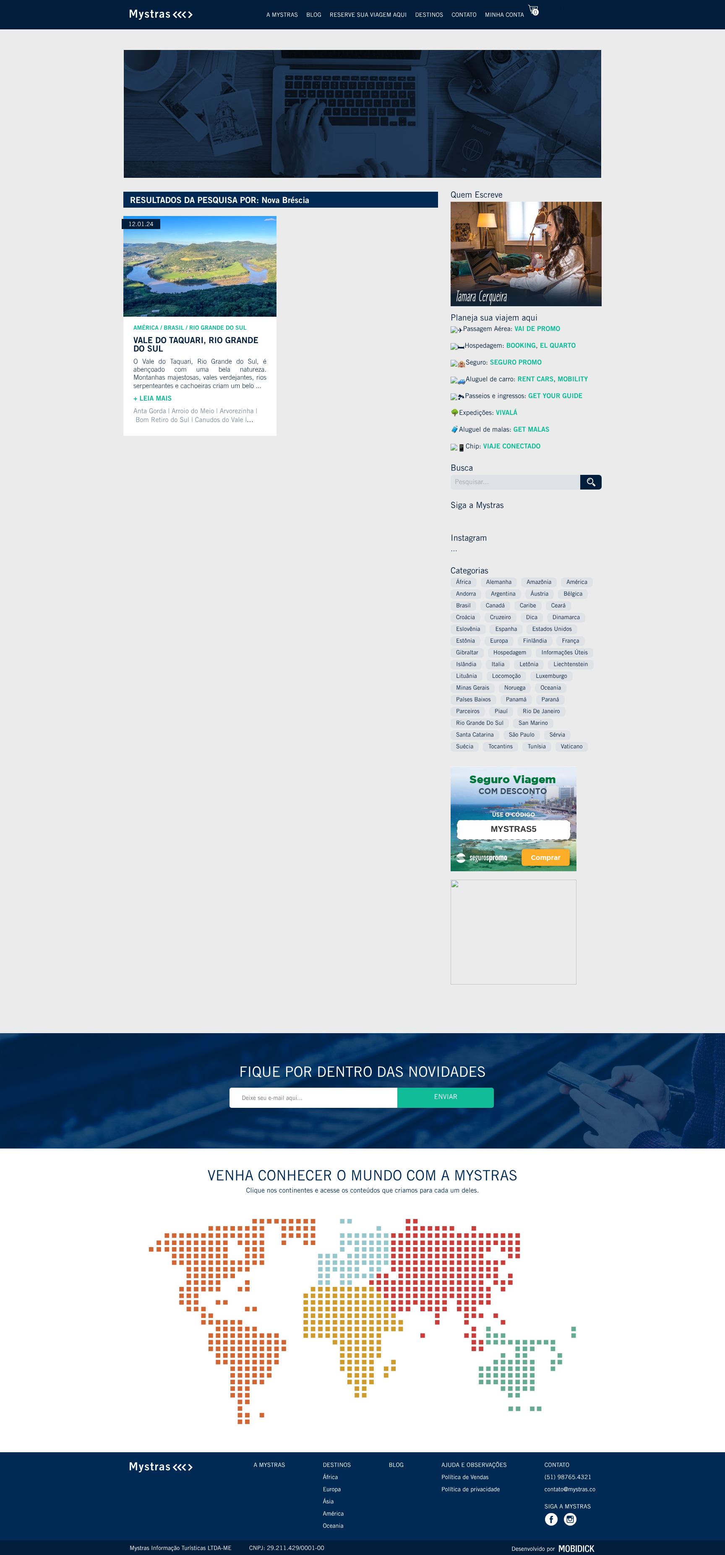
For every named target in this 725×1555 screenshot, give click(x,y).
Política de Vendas (464, 1478)
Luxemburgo (551, 677)
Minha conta (504, 15)
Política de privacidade (470, 1490)
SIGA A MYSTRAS (568, 1507)
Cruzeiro (500, 618)
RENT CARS (536, 380)
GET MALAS (532, 430)
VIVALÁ (506, 413)
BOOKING (521, 346)
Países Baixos (473, 700)
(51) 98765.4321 (568, 1478)
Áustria (540, 594)
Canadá (495, 606)
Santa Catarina (475, 735)
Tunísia (537, 747)
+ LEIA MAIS (152, 399)
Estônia (465, 641)
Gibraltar (467, 653)
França (570, 641)
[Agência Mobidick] (576, 1549)
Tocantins (500, 747)
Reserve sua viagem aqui (368, 15)
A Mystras (282, 15)
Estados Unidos (552, 630)
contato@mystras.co (570, 1490)
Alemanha (499, 583)
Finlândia (535, 641)
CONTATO (557, 1466)
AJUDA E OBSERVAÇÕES (474, 1466)
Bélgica (572, 594)
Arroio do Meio (193, 412)
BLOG (396, 1466)
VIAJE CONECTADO (511, 447)
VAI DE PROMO (537, 329)
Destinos (429, 15)
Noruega (515, 688)
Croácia (465, 618)
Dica (531, 618)
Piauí (501, 712)
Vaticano (572, 747)
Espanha (506, 630)
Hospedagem (510, 653)
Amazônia (539, 583)
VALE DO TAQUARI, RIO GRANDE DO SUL (195, 345)
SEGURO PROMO (516, 363)
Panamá (516, 700)
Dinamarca (566, 618)
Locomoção (506, 677)
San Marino (533, 724)
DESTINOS (337, 1466)
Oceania (550, 688)
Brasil (174, 328)
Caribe (528, 606)
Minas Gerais (472, 688)
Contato (463, 15)
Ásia (328, 1502)
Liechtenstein (570, 665)
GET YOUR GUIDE (554, 396)
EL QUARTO (558, 346)
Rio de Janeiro (541, 712)
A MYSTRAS (269, 1466)
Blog (313, 15)
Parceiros (468, 712)
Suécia (464, 747)
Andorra (466, 594)
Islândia (466, 665)
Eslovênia (468, 630)
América (146, 328)
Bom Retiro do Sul (162, 420)
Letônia (528, 665)
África (463, 583)
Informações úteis (564, 653)
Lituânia (466, 677)
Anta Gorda (149, 412)
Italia (497, 665)
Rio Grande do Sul (218, 328)
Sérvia (557, 735)
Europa (499, 641)
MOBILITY (573, 380)
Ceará (558, 606)
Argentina (503, 594)
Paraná (550, 700)
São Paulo (522, 735)
